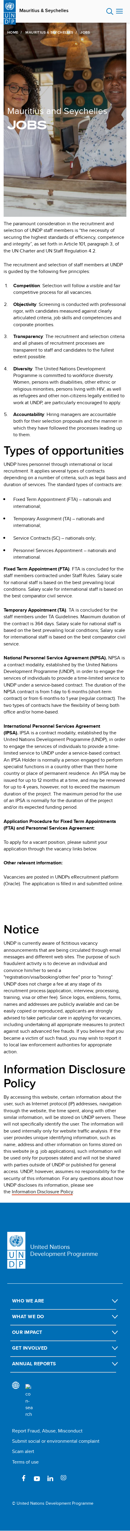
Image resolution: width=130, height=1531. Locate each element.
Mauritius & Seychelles (44, 11)
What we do (28, 1316)
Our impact (27, 1332)
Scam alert (23, 1451)
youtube (37, 1478)
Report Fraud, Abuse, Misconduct (47, 1430)
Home (12, 32)
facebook (24, 1478)
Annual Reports (34, 1363)
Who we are (28, 1300)
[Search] (29, 1401)
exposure (63, 1478)
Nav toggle (119, 11)
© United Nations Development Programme (52, 1503)
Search (110, 11)
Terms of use (25, 1461)
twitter (77, 1478)
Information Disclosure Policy (42, 1191)
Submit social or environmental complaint (55, 1441)
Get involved (29, 1347)
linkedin (50, 1478)
